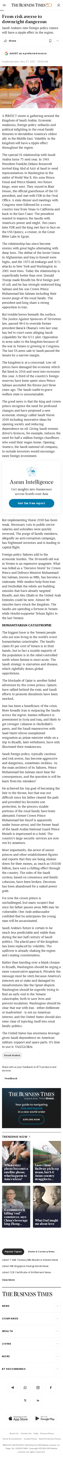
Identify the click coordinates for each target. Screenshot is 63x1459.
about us (14, 1433)
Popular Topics (13, 1251)
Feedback (11, 1078)
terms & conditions (12, 1439)
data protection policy (50, 1439)
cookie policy (30, 1439)
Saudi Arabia (12, 1055)
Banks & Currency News (41, 1251)
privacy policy (47, 1433)
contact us (26, 1433)
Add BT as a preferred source (28, 53)
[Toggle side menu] (4, 5)
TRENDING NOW (15, 1137)
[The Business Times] (28, 5)
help (36, 1433)
